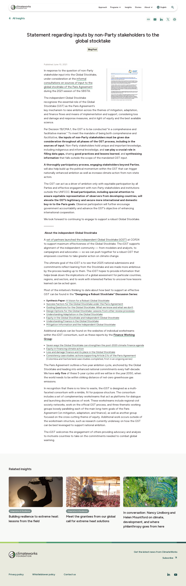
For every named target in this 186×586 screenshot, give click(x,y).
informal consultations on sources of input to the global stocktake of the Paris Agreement (68, 83)
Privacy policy (16, 574)
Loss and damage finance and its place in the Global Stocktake (80, 352)
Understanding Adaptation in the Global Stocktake (74, 314)
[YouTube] (175, 575)
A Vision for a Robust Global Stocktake (87, 300)
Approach (102, 7)
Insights (128, 7)
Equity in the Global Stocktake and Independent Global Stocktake (82, 317)
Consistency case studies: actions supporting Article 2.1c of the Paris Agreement (91, 355)
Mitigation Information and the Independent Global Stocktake (81, 324)
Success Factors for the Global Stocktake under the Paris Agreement (84, 303)
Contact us (70, 574)
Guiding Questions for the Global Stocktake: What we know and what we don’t (89, 307)
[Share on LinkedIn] (161, 19)
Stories (138, 7)
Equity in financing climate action (65, 348)
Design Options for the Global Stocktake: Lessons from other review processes (90, 310)
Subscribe (167, 557)
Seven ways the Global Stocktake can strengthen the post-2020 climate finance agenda (95, 345)
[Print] (174, 19)
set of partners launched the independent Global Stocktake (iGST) (86, 239)
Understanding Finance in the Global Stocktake (72, 321)
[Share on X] (168, 19)
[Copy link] (148, 19)
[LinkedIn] (168, 575)
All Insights (19, 18)
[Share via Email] (155, 19)
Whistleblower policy (43, 574)
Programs (114, 7)
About (147, 7)
